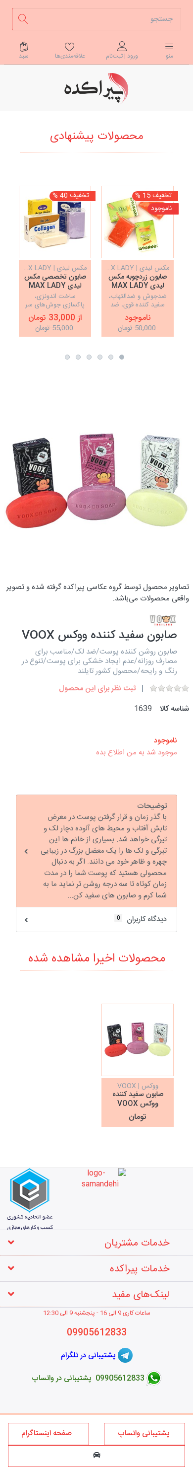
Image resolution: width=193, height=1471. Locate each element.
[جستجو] (23, 19)
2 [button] (110, 357)
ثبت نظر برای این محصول (97, 688)
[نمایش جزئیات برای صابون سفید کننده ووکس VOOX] (137, 1040)
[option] (137, 261)
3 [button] (99, 357)
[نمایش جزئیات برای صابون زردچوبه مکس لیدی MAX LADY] (137, 222)
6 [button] (67, 357)
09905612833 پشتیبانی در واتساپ (88, 1378)
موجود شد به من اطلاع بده (136, 752)
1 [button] (121, 357)
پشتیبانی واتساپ (145, 1433)
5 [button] (78, 357)
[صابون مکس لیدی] (55, 222)
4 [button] (89, 357)
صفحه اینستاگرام (48, 1433)
